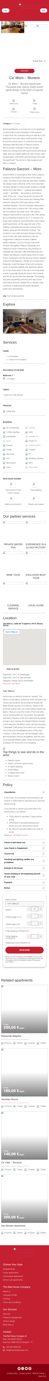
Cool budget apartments (13, 1276)
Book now (25, 950)
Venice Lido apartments (13, 1280)
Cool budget (15, 124)
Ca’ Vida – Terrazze (11, 1162)
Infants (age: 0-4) (13, 924)
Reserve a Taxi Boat (11, 684)
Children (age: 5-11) (14, 917)
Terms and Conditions (12, 1302)
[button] (6, 10)
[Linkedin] (29, 1368)
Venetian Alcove (9, 1099)
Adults (9, 910)
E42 (44, 1376)
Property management (12, 1317)
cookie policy (12, 1373)
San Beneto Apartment (13, 1225)
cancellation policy (20, 835)
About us (6, 1291)
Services (6, 1314)
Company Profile (10, 1295)
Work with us (8, 1325)
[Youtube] (26, 1368)
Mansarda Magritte (11, 1036)
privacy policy (25, 1373)
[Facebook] (19, 1368)
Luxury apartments (10, 1273)
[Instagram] (22, 1368)
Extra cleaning (11, 937)
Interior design (9, 1321)
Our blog (6, 1299)
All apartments (9, 1269)
